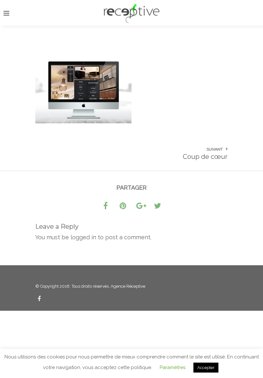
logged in (83, 237)
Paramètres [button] (172, 367)
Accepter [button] (206, 367)
